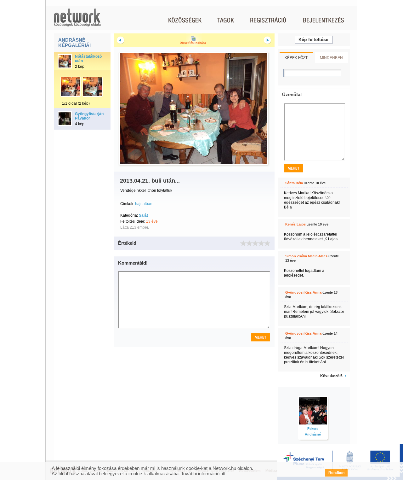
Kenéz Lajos (295, 224)
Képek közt (296, 57)
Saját (143, 215)
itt (223, 473)
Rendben (336, 473)
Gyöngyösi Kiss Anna (303, 292)
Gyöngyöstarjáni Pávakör (90, 116)
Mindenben (331, 57)
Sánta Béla (294, 183)
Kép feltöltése (313, 39)
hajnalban (143, 204)
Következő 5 (331, 376)
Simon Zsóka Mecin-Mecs (306, 256)
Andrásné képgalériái (74, 42)
